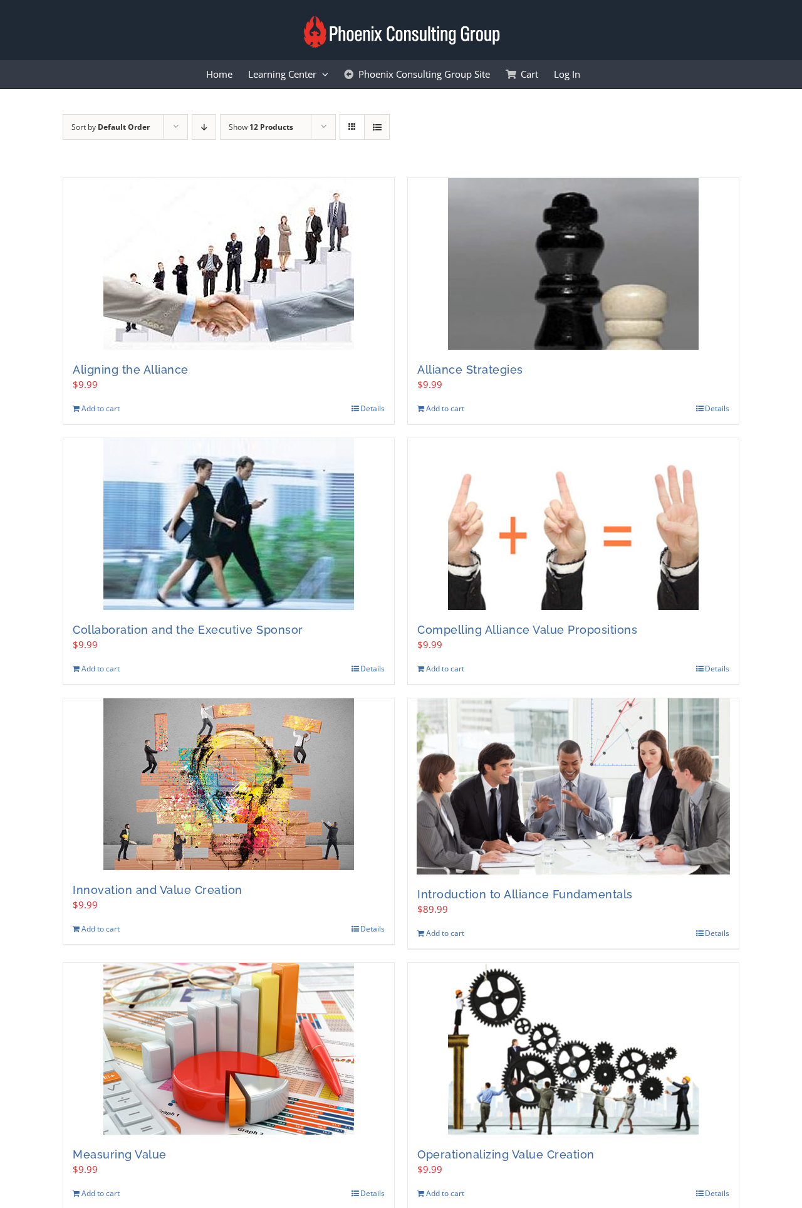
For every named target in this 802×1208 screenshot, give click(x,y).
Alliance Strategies (470, 369)
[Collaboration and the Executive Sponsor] (228, 524)
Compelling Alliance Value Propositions (527, 629)
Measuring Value (120, 1154)
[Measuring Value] (228, 1049)
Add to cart (100, 408)
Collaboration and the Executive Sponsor (188, 629)
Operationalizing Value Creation (506, 1154)
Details (372, 408)
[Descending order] (204, 127)
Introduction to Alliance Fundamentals (525, 894)
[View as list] (377, 127)
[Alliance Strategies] (573, 264)
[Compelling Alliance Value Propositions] (573, 524)
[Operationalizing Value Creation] (573, 1049)
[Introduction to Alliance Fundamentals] (573, 786)
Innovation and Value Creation (157, 889)
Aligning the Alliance (131, 369)
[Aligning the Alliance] (228, 264)
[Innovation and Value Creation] (228, 784)
